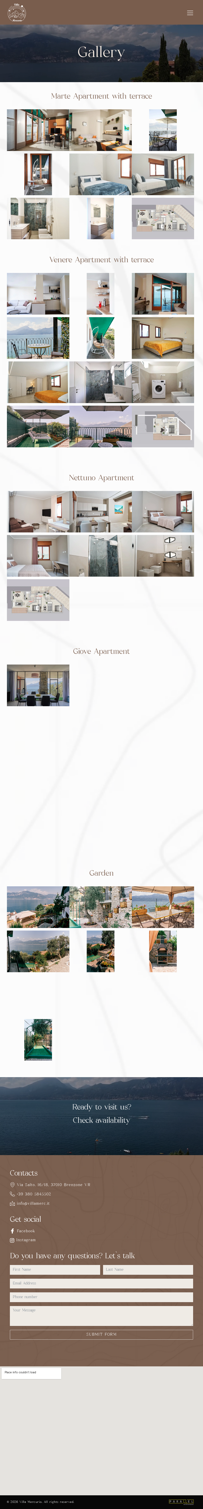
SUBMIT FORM (101, 1335)
